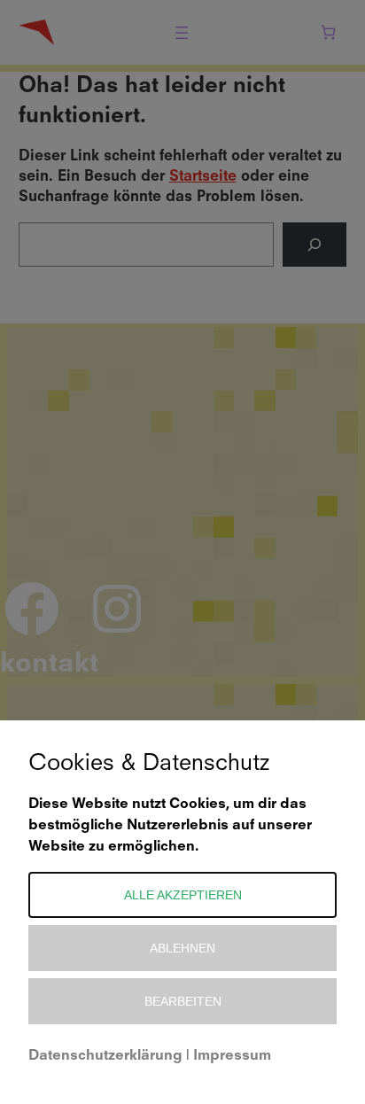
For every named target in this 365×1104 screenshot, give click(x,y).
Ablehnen (182, 948)
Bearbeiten (182, 1001)
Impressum (232, 1056)
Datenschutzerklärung (105, 1056)
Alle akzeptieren (183, 895)
